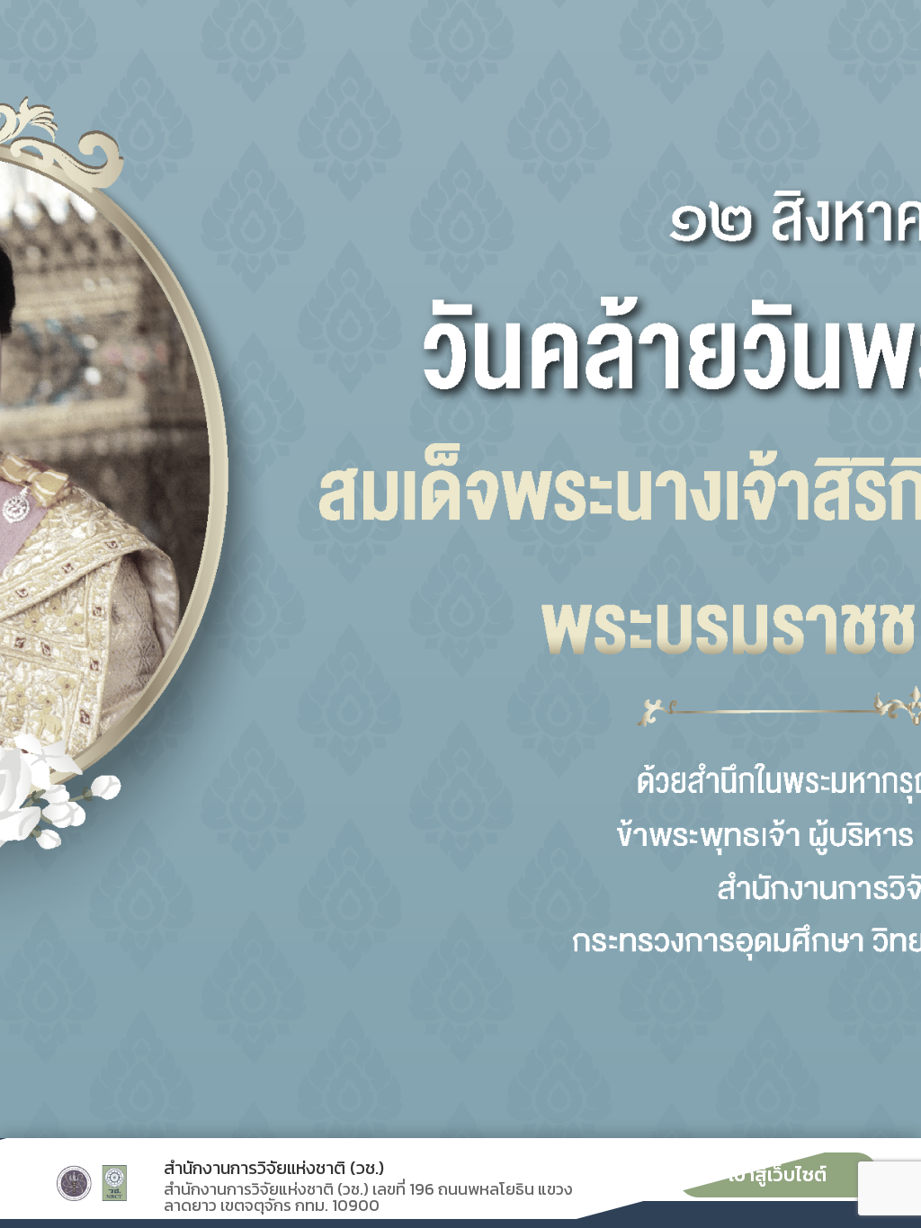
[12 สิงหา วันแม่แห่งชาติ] (460, 569)
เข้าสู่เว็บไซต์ (778, 1174)
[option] (460, 569)
